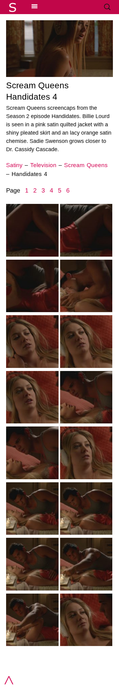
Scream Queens (86, 165)
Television (43, 165)
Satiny (15, 165)
